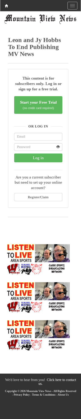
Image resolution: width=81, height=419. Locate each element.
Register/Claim (38, 197)
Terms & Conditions (44, 394)
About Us (63, 394)
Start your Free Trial (38, 105)
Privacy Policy (22, 394)
